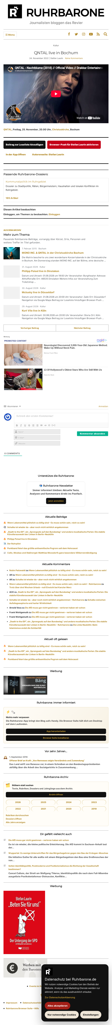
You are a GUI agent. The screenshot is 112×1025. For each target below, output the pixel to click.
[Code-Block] (45, 425)
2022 (18, 809)
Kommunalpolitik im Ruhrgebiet (26, 181)
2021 (43, 809)
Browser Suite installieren (56, 738)
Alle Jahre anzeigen (15, 822)
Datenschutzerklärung (34, 1002)
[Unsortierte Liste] (37, 425)
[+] (53, 425)
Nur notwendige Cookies (62, 1014)
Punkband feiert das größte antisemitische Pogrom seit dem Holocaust (42, 548)
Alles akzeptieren (58, 1005)
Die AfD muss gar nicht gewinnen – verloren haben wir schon (55, 607)
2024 (68, 802)
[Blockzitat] (41, 425)
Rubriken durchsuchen (17, 815)
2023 (94, 802)
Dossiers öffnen (14, 819)
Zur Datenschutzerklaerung (60, 997)
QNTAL (8, 129)
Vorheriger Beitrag (30, 328)
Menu (11, 34)
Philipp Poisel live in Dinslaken (40, 271)
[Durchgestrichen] (29, 425)
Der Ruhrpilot (14, 543)
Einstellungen (91, 1014)
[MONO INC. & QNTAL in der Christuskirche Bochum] (12, 253)
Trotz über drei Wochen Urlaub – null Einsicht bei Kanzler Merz (40, 587)
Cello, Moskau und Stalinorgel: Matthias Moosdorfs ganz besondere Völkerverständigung (52, 553)
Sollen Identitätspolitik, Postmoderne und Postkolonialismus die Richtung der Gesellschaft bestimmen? (53, 867)
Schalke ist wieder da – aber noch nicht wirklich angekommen (37, 527)
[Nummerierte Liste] (33, 425)
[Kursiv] (21, 425)
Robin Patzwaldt (17, 570)
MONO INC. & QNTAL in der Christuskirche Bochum (53, 252)
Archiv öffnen (56, 794)
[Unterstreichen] (25, 425)
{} (49, 425)
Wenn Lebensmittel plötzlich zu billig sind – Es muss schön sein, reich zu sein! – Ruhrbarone (55, 584)
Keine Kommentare (74, 58)
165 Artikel (12, 198)
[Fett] (17, 425)
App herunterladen (56, 731)
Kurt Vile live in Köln (34, 310)
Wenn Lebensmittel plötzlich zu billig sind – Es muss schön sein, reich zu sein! (46, 522)
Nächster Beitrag (82, 328)
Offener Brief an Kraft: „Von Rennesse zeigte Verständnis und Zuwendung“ (47, 760)
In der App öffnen (16, 154)
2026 (18, 802)
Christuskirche (60, 129)
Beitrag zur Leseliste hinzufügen (24, 144)
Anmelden (103, 406)
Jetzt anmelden (56, 500)
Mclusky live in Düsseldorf (38, 292)
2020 (68, 809)
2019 (94, 809)
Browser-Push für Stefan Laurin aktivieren (74, 144)
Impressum (11, 1002)
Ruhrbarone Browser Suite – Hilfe (22, 1008)
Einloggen (54, 214)
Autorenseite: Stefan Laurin (48, 154)
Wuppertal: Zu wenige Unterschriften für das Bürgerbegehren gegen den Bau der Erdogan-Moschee (58, 853)
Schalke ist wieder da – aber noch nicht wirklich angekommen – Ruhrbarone (46, 600)
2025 (43, 802)
